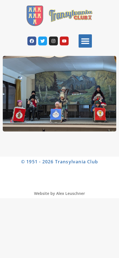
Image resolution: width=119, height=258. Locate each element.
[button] (85, 41)
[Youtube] (64, 41)
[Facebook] (31, 41)
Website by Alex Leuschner (59, 193)
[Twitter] (42, 41)
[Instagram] (53, 41)
